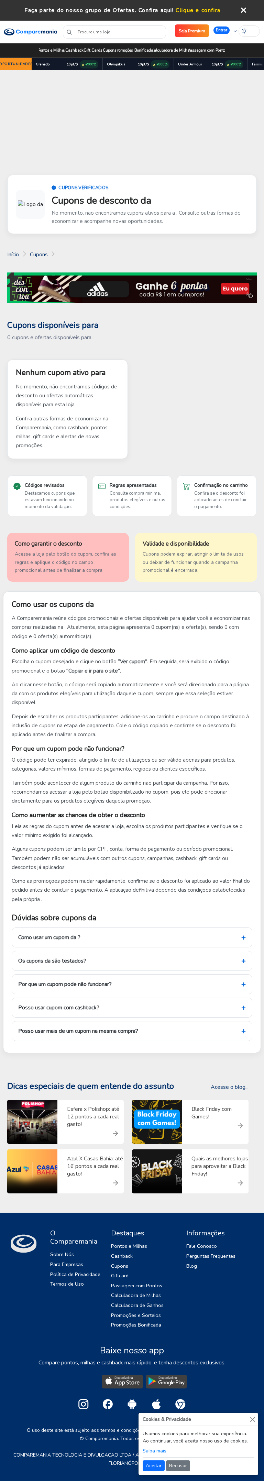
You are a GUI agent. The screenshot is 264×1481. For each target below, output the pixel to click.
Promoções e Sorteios (136, 1315)
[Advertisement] (132, 124)
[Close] (252, 1419)
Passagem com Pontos (207, 50)
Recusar (178, 1465)
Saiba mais (154, 1451)
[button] (225, 30)
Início (13, 254)
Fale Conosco (201, 1246)
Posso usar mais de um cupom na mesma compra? (78, 1031)
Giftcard (120, 1275)
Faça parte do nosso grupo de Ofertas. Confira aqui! (99, 10)
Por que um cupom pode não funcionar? (65, 984)
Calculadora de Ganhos (137, 1305)
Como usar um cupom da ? (49, 937)
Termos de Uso (67, 1283)
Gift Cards (93, 50)
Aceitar (154, 1465)
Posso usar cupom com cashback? (58, 1007)
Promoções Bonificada (136, 1324)
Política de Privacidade (75, 1274)
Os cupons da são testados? (52, 961)
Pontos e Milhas (52, 50)
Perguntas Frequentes (210, 1256)
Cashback (74, 50)
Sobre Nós (62, 1254)
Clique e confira (198, 10)
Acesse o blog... (230, 1087)
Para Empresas (66, 1264)
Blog (191, 1266)
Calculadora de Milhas (171, 50)
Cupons (110, 50)
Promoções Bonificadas (135, 50)
